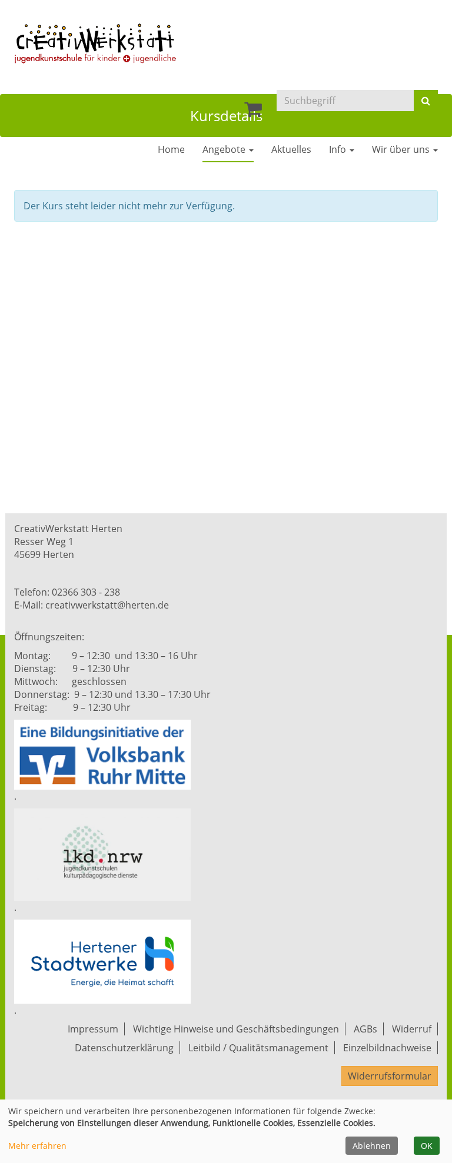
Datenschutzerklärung (124, 1047)
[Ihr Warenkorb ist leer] (253, 112)
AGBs (365, 1028)
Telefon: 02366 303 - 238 (67, 592)
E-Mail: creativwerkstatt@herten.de (91, 605)
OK (427, 1145)
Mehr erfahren (37, 1145)
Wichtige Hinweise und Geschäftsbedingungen (236, 1028)
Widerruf (411, 1028)
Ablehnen (372, 1145)
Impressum (93, 1028)
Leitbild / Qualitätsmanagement (258, 1047)
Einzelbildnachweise (387, 1047)
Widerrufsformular (389, 1076)
